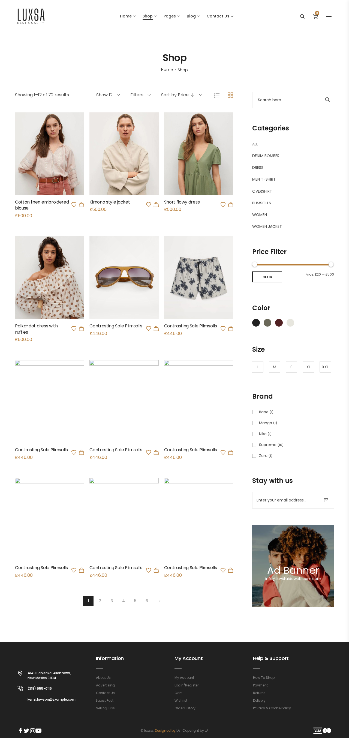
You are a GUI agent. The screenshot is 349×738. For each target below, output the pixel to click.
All (255, 144)
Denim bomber (265, 156)
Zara (263, 455)
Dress (257, 167)
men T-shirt (264, 179)
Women (259, 214)
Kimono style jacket (109, 202)
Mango (265, 423)
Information (110, 658)
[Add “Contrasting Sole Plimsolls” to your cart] (156, 328)
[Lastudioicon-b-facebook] (20, 731)
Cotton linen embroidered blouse (42, 205)
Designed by (165, 730)
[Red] (279, 322)
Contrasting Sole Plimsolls (115, 326)
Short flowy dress (182, 202)
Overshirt (262, 191)
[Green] (267, 322)
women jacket (267, 226)
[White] (290, 322)
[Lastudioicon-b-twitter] (26, 731)
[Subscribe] (326, 500)
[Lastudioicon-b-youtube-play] (38, 731)
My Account (188, 658)
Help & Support (271, 658)
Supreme (267, 444)
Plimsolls (261, 203)
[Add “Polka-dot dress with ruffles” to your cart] (81, 328)
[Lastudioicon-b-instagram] (32, 731)
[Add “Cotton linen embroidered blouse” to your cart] (81, 204)
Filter (267, 277)
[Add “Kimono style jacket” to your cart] (156, 204)
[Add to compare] (57, 164)
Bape (264, 412)
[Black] (256, 322)
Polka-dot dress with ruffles (36, 329)
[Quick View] (42, 164)
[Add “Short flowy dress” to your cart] (230, 204)
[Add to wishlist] (73, 204)
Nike (263, 434)
